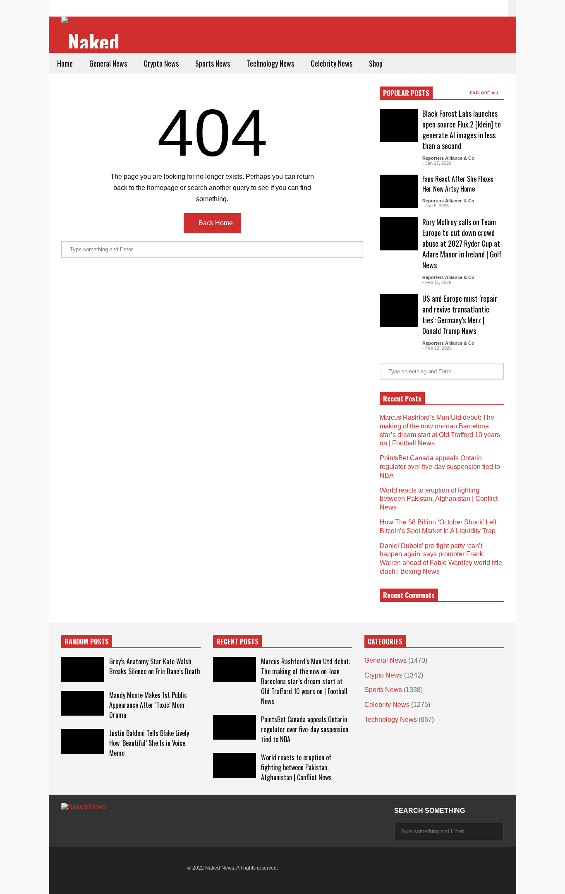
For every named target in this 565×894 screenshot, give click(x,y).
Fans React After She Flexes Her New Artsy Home (457, 184)
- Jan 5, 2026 (435, 205)
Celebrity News (331, 63)
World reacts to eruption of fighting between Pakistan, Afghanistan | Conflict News (439, 499)
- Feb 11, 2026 (436, 282)
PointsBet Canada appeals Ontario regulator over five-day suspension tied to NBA (440, 466)
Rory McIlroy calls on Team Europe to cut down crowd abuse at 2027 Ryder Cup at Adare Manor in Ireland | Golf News (462, 243)
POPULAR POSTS (406, 93)
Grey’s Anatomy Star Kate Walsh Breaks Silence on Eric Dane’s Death (154, 666)
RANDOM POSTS (87, 641)
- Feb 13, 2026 (437, 348)
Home (65, 63)
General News (108, 63)
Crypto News (161, 63)
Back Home (215, 222)
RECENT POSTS (237, 641)
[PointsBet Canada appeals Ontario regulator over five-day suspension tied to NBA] (234, 727)
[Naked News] (93, 33)
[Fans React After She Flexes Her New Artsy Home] (399, 191)
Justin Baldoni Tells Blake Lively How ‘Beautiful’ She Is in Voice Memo (149, 743)
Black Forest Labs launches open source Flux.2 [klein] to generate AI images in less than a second (461, 129)
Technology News (270, 63)
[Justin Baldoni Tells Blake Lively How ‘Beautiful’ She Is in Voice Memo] (82, 741)
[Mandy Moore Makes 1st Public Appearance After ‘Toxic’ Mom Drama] (82, 703)
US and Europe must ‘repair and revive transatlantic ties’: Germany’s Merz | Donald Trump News (459, 314)
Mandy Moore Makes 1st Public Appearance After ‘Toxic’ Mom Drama (148, 705)
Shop (376, 63)
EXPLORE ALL (485, 93)
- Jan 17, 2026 (436, 163)
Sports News (212, 63)
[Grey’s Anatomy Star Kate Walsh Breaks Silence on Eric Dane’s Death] (82, 669)
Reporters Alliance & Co (448, 158)
